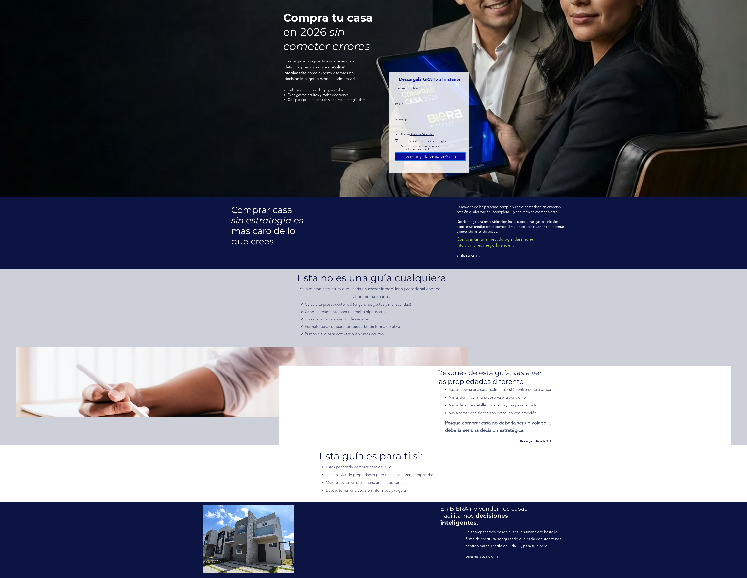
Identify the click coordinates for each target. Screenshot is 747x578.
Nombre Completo (406, 88)
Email (398, 103)
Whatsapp (401, 119)
